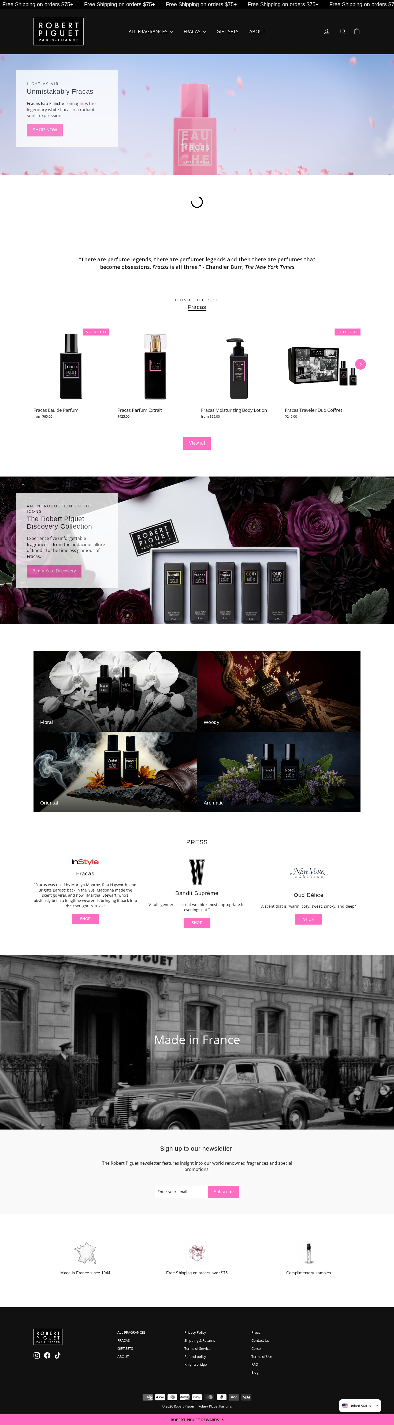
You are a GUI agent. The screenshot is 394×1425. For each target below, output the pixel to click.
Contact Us (260, 1340)
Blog (254, 1372)
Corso (256, 1348)
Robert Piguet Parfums (215, 1406)
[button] (197, 1419)
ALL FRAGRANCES (149, 31)
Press (255, 1332)
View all (197, 443)
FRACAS (193, 31)
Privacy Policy (195, 1332)
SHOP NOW (44, 130)
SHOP (85, 919)
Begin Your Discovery (54, 571)
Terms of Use (261, 1356)
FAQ (254, 1364)
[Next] (360, 364)
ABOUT (257, 31)
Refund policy (195, 1356)
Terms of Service (197, 1348)
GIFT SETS (228, 31)
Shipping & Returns (199, 1340)
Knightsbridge (195, 1364)
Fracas (197, 307)
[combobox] (356, 1405)
